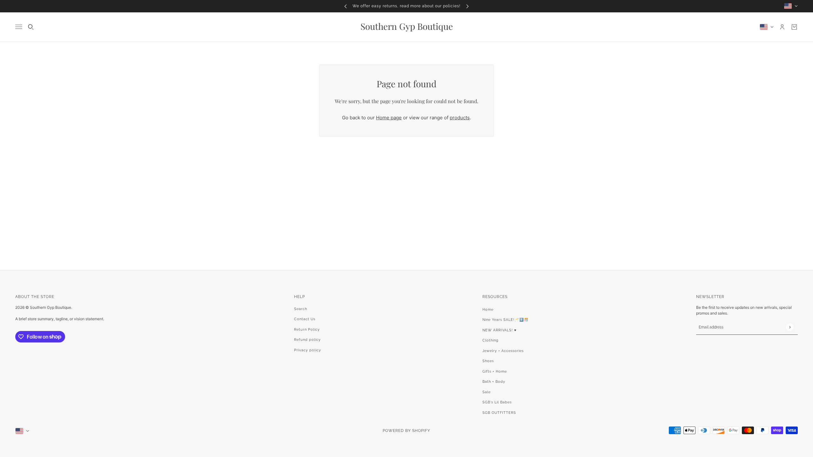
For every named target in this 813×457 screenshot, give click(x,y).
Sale (486, 392)
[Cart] (794, 26)
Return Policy (307, 330)
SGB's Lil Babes (497, 402)
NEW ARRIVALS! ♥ (499, 330)
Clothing (490, 340)
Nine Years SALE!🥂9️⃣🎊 (505, 320)
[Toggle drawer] (18, 27)
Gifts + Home (494, 371)
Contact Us (304, 319)
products (460, 118)
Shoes (488, 361)
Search (300, 309)
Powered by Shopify (406, 430)
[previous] (345, 6)
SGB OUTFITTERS (499, 413)
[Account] (782, 26)
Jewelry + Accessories (503, 351)
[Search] (30, 26)
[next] (467, 6)
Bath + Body (493, 382)
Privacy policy (307, 350)
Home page (389, 118)
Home (488, 310)
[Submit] (789, 327)
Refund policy (307, 340)
